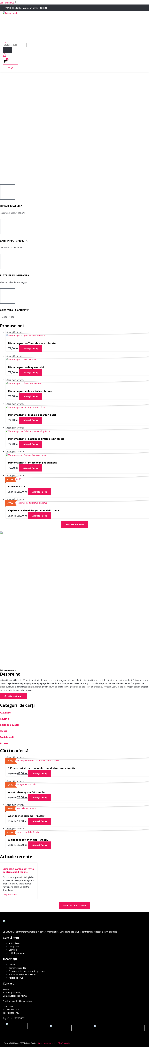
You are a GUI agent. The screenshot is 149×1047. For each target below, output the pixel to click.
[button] (74, 170)
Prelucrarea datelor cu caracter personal (27, 971)
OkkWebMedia (64, 1043)
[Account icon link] (4, 55)
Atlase (4, 743)
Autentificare (14, 943)
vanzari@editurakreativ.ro (20, 1001)
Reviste (4, 718)
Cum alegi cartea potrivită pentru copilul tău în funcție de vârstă (18, 870)
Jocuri (3, 731)
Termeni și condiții (17, 968)
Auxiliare (5, 712)
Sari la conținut (7, 2)
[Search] (7, 50)
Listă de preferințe (17, 953)
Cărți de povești (9, 724)
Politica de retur (16, 977)
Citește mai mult (10, 894)
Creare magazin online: (47, 1043)
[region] (74, 128)
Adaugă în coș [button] (30, 348)
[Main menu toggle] (10, 68)
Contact (12, 964)
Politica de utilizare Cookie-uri (22, 974)
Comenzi (13, 949)
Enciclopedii (7, 737)
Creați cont (14, 946)
